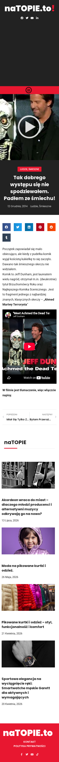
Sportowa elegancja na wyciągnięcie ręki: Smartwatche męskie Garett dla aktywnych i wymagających (26, 688)
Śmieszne (34, 169)
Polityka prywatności (29, 746)
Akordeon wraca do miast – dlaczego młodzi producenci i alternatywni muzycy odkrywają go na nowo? (27, 507)
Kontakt (29, 742)
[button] (29, 90)
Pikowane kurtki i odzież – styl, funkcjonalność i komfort (27, 624)
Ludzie (23, 169)
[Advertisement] (29, 50)
